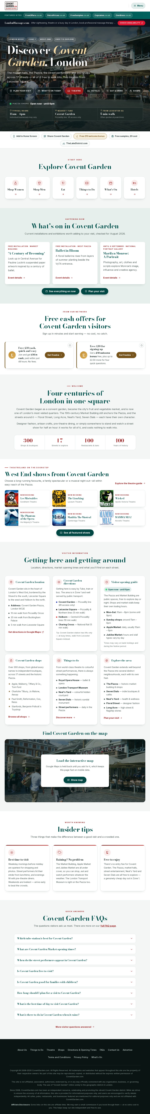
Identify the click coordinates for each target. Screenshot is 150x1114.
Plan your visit (22, 91)
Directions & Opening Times (82, 1050)
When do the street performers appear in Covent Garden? (52, 960)
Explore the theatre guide (128, 483)
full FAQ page (108, 925)
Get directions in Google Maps (24, 632)
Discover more (64, 717)
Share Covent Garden (58, 136)
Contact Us (113, 1050)
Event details (15, 277)
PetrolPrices (56, 15)
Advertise (127, 1050)
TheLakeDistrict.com (76, 143)
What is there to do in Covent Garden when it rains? (48, 1015)
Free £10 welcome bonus (92, 136)
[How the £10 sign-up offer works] (141, 345)
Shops (136, 91)
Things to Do (36, 1050)
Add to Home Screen (26, 136)
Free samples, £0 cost (126, 136)
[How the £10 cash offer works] (70, 345)
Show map (77, 780)
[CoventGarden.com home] (11, 5)
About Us (22, 1050)
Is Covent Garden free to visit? (35, 971)
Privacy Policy (81, 1057)
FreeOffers (33, 15)
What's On (96, 1057)
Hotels (95, 91)
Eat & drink (116, 91)
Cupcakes (102, 15)
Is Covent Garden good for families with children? (47, 982)
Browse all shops (17, 716)
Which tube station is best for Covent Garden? (45, 938)
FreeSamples (79, 15)
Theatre (76, 91)
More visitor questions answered (73, 1027)
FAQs (102, 1050)
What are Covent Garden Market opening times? (46, 949)
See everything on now (62, 291)
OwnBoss (123, 15)
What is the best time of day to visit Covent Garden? (48, 1004)
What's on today (51, 91)
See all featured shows (77, 532)
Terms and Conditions (59, 1057)
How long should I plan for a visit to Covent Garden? (49, 993)
